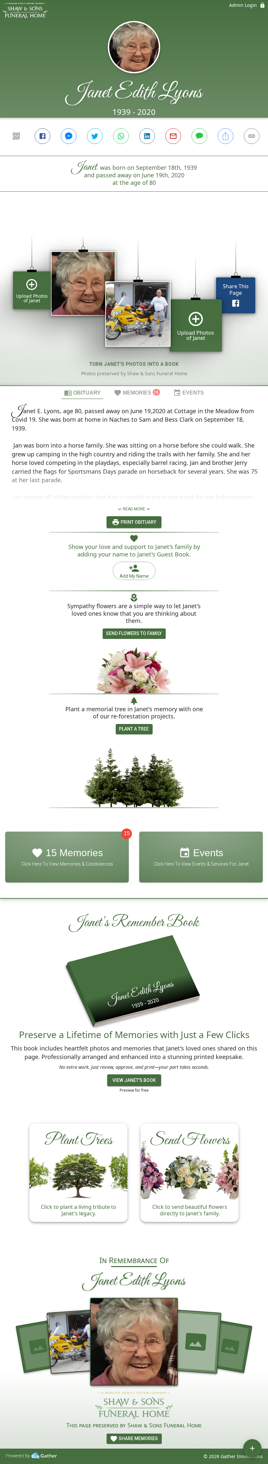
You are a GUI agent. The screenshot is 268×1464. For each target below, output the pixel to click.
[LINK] (252, 136)
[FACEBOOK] (42, 136)
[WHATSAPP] (121, 136)
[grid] (134, 299)
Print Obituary (138, 522)
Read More (134, 509)
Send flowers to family (134, 633)
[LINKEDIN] (147, 136)
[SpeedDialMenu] (252, 1448)
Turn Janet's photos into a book (134, 364)
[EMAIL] (173, 136)
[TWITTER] (95, 136)
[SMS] (199, 136)
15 (127, 833)
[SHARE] (225, 136)
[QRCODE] (16, 136)
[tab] (82, 392)
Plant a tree (134, 729)
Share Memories (138, 1438)
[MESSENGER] (68, 136)
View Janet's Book (134, 1080)
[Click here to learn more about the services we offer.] (134, 1406)
